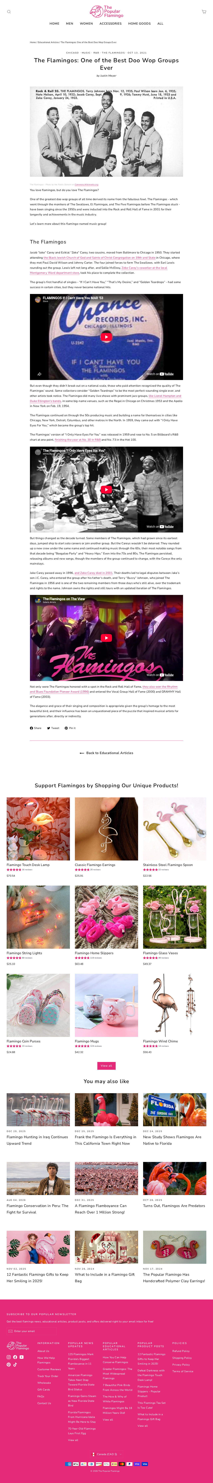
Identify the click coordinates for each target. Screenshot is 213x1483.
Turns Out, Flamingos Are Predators (174, 1205)
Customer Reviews (49, 1369)
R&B (96, 52)
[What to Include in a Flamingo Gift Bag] (106, 1247)
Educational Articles (48, 42)
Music (86, 52)
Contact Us (44, 1403)
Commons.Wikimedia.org (86, 184)
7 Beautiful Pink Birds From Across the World (117, 1387)
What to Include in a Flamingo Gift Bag (150, 1417)
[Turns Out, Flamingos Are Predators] (174, 1178)
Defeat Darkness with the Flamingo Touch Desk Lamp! (151, 1375)
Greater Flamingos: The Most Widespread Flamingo (117, 1373)
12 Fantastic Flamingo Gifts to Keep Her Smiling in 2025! (151, 1359)
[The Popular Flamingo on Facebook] (15, 1357)
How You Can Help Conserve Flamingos (115, 1360)
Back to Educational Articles (109, 753)
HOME (54, 24)
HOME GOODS (139, 24)
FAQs (40, 1396)
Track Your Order (47, 1376)
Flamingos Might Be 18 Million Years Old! (117, 1410)
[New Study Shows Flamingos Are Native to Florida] (174, 1109)
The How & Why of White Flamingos (115, 1399)
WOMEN (86, 24)
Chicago (72, 52)
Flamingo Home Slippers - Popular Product (149, 1391)
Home (33, 42)
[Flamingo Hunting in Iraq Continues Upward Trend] (38, 1109)
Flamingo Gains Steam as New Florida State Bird (82, 1400)
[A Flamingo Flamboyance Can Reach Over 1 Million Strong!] (106, 1178)
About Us (43, 1351)
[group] (19, 870)
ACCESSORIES (111, 24)
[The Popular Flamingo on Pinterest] (9, 1364)
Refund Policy (181, 1351)
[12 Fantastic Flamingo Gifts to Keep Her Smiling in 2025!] (38, 1247)
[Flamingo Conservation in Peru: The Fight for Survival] (38, 1178)
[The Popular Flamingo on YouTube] (22, 1357)
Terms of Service (182, 1371)
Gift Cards (43, 1389)
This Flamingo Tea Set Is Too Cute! (152, 1405)
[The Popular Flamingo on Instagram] (9, 1357)
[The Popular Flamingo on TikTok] (15, 1364)
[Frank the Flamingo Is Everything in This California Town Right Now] (106, 1109)
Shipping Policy (182, 1358)
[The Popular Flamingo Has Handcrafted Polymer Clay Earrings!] (174, 1247)
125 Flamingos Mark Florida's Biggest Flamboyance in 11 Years (81, 1361)
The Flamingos (113, 52)
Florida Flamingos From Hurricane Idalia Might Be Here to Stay (82, 1417)
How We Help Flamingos (46, 1360)
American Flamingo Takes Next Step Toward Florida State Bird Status (81, 1382)
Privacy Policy (181, 1365)
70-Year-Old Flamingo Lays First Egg (82, 1431)
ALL (160, 24)
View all (106, 1066)
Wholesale (44, 1383)
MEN (69, 24)
